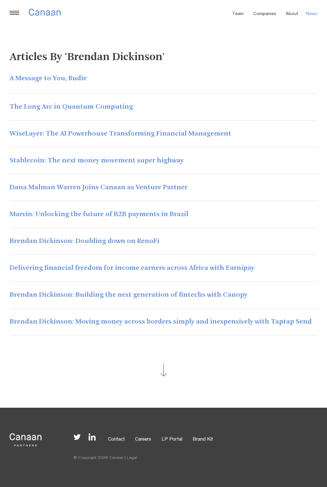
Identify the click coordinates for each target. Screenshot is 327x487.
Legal (132, 458)
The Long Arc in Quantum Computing (71, 106)
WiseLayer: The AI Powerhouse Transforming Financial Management (120, 133)
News (311, 14)
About (292, 14)
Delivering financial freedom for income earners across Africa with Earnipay (132, 267)
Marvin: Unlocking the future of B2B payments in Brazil (99, 214)
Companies (264, 14)
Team (238, 14)
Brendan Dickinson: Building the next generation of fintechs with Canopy (128, 294)
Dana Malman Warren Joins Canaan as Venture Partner (98, 187)
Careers (143, 439)
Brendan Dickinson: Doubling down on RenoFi (84, 241)
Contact (116, 439)
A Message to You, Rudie (48, 78)
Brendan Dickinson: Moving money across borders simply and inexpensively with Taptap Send (161, 321)
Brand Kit (203, 439)
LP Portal (172, 439)
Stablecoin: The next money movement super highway (97, 160)
